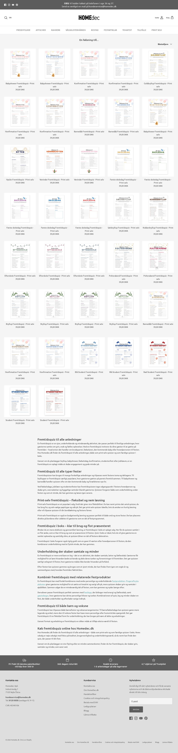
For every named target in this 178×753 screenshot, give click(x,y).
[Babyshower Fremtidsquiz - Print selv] (20, 64)
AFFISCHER (41, 30)
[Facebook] (5, 5)
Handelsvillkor (90, 694)
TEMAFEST (127, 30)
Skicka (136, 709)
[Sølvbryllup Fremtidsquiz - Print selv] (123, 209)
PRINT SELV (157, 30)
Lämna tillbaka (90, 714)
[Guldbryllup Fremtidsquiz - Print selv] (158, 64)
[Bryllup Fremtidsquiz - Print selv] (20, 305)
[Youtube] (13, 5)
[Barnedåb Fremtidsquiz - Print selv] (89, 112)
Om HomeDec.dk (91, 690)
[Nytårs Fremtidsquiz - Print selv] (20, 161)
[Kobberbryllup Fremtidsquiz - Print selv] (158, 209)
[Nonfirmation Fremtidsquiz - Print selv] (20, 112)
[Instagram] (9, 5)
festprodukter (118, 581)
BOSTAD (94, 30)
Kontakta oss (89, 686)
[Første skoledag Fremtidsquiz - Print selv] (123, 161)
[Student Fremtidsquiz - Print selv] (20, 401)
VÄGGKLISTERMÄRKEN (76, 30)
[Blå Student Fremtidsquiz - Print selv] (89, 353)
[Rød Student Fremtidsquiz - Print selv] (158, 353)
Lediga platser (90, 706)
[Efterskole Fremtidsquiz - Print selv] (20, 257)
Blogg (86, 710)
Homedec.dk (15, 740)
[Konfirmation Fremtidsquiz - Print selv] (89, 64)
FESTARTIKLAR (110, 30)
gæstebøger (43, 595)
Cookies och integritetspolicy (97, 698)
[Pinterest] (17, 5)
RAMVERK (55, 30)
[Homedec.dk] (89, 17)
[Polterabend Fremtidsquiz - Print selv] (123, 257)
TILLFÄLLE (141, 30)
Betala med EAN (91, 702)
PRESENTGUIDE (23, 30)
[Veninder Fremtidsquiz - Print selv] (54, 161)
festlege (88, 592)
